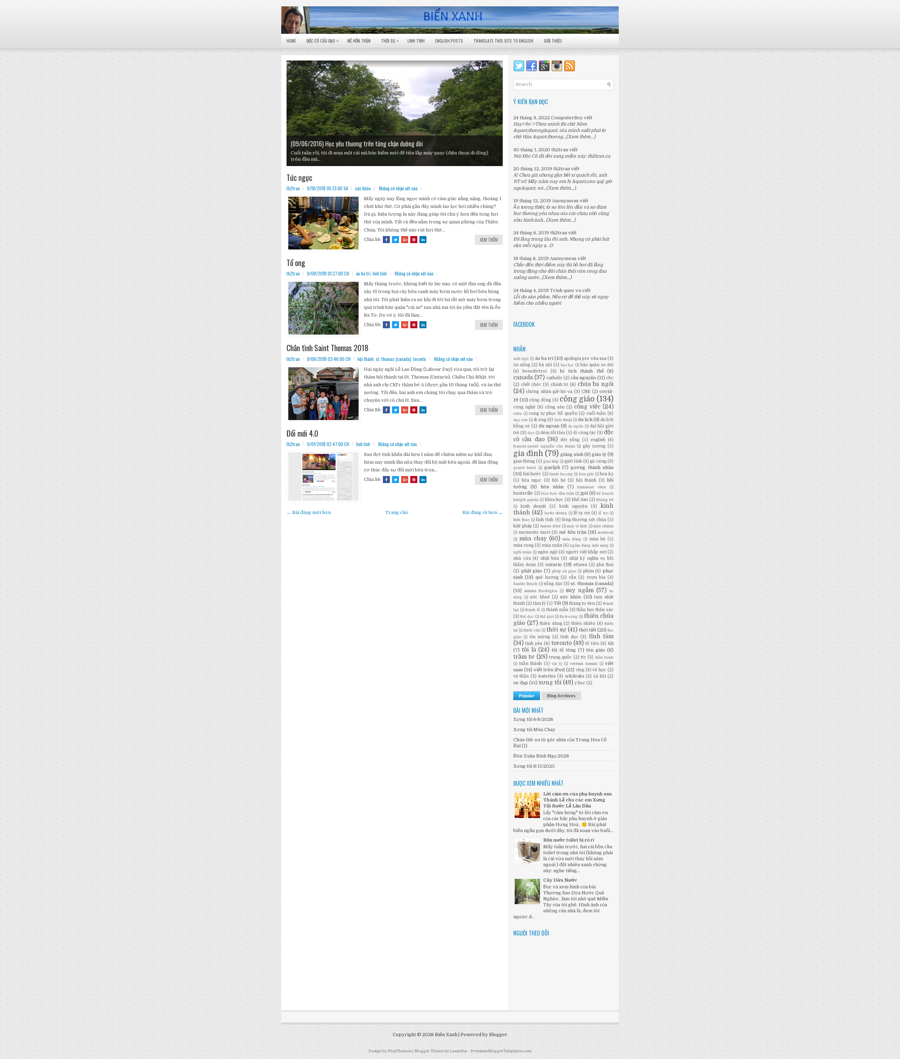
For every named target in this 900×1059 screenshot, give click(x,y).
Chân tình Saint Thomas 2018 (327, 347)
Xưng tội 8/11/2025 (534, 766)
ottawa (580, 564)
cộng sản (554, 407)
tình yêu (533, 643)
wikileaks (574, 676)
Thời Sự (390, 40)
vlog (580, 669)
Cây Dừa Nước (560, 880)
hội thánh (366, 358)
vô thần (521, 676)
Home (291, 41)
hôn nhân (552, 486)
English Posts (449, 41)
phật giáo (531, 570)
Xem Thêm (489, 239)
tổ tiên (592, 643)
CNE (585, 391)
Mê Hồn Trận (359, 41)
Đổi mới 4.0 (302, 433)
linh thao (521, 520)
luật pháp (522, 526)
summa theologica (541, 591)
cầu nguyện (583, 377)
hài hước (532, 473)
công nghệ (524, 407)
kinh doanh (533, 506)
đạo (530, 433)
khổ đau (580, 499)
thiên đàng (551, 623)
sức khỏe (363, 188)
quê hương (546, 577)
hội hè (559, 480)
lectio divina (556, 513)
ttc (583, 657)
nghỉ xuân (522, 552)
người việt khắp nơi (586, 552)
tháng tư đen (582, 603)
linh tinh (380, 273)
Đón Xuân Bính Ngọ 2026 (541, 756)
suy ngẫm (580, 590)
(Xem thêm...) (581, 136)
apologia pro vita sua (585, 358)
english (598, 439)
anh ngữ (521, 359)
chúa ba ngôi (595, 384)
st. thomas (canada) (393, 358)
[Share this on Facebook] (386, 239)
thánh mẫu (557, 609)
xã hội (599, 676)
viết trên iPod (549, 669)
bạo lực (567, 365)
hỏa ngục (532, 480)
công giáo (577, 399)
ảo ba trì (363, 273)
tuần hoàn (604, 657)
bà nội (545, 364)
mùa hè (597, 539)
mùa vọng (523, 545)
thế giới (547, 617)
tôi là (529, 650)
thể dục (527, 617)
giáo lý (599, 454)
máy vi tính (577, 526)
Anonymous (565, 200)
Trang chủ (396, 512)
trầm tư (523, 657)
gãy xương (594, 446)
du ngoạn (549, 426)
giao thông (524, 461)
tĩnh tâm (601, 636)
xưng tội (550, 682)
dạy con (520, 420)
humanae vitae (591, 487)
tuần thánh (530, 663)
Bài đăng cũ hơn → (482, 512)
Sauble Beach (525, 584)
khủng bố (604, 500)
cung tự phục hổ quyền (553, 413)
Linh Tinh (416, 41)
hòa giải (586, 474)
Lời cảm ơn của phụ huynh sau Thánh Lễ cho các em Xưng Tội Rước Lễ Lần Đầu (577, 799)
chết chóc (531, 384)
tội (610, 643)
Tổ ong (296, 262)
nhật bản (549, 558)
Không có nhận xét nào (398, 188)
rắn (572, 577)
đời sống (569, 439)
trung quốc (560, 657)
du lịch (585, 419)
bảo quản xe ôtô (596, 364)
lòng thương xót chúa (584, 519)
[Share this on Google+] (404, 239)
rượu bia (596, 577)
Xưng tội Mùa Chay (534, 729)
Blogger (498, 1034)
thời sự (556, 630)
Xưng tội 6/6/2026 (533, 719)
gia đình (528, 453)
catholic (554, 377)
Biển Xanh (446, 1034)
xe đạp (520, 682)
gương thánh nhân (592, 467)
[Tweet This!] (395, 239)
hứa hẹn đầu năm (557, 493)
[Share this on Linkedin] (422, 239)
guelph (552, 467)
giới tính (573, 461)
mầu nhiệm (603, 526)
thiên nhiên (583, 623)
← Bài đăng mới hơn (309, 512)
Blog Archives (561, 695)
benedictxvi (534, 371)
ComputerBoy (567, 117)
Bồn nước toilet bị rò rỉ (568, 840)
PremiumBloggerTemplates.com (501, 1051)
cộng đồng (540, 400)
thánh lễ (532, 610)
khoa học (554, 499)
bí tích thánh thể (581, 371)
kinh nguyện (573, 506)
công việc (587, 407)
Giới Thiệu (553, 41)
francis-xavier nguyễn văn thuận (544, 446)
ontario (553, 564)
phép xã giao (564, 571)
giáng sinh (571, 454)
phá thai (605, 564)
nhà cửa (522, 558)
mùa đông (571, 539)
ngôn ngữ (547, 552)
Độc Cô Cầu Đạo (323, 40)
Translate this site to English (503, 41)
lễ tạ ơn (582, 513)
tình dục (569, 636)
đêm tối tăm (552, 432)
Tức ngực (299, 177)
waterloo (547, 676)
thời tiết (587, 630)
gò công (598, 461)
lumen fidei (550, 526)
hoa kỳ (606, 473)
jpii (584, 493)
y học (579, 682)
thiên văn (531, 630)
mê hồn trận (572, 532)
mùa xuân (552, 545)
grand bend (524, 468)
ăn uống (521, 364)
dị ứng (540, 419)
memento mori (534, 532)
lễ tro (603, 513)
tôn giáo (595, 650)
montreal (605, 532)
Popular (526, 695)
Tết (557, 603)
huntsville (523, 493)
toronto (419, 358)
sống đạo (553, 583)
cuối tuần (596, 413)
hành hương (561, 474)
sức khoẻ (539, 597)
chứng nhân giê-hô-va (549, 391)
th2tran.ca (599, 156)
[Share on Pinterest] (413, 239)
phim (588, 571)
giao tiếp (550, 461)
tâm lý (539, 603)
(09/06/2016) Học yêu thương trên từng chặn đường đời (357, 143)
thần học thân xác (595, 609)
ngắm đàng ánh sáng (589, 545)
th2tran (559, 149)
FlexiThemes (399, 1051)
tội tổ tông (564, 650)
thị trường (569, 617)
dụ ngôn (576, 426)
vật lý (557, 664)
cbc (609, 377)
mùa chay (533, 538)
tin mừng (540, 636)
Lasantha (458, 1051)
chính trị (559, 384)
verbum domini (584, 664)
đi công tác (584, 432)
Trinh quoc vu (565, 290)
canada (523, 377)
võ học (599, 669)
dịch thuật (563, 420)
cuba (517, 414)
